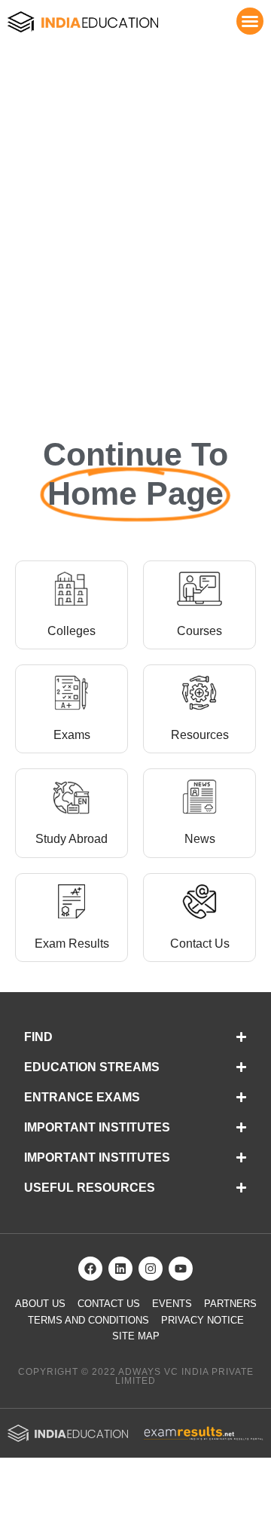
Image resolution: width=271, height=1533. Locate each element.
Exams (71, 734)
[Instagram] (151, 1269)
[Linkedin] (120, 1269)
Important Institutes (97, 1127)
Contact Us (200, 943)
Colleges (71, 630)
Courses (199, 630)
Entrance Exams (82, 1097)
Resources (200, 734)
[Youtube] (181, 1269)
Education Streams (92, 1067)
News (199, 838)
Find (38, 1037)
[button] (249, 21)
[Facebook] (90, 1269)
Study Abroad (71, 838)
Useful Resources (89, 1187)
